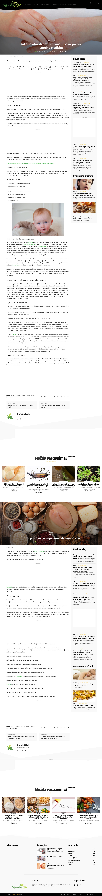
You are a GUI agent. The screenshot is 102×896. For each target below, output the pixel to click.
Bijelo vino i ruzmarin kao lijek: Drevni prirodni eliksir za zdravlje (63, 485)
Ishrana (75, 75)
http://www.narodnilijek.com (23, 416)
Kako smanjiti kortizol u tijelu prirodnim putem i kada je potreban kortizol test (82, 162)
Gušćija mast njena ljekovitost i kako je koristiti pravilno (13, 485)
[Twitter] (95, 3)
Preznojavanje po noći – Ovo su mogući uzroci (53, 406)
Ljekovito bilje (47, 38)
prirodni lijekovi (30, 395)
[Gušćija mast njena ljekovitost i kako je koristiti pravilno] (13, 474)
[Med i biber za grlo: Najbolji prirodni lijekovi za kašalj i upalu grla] (38, 474)
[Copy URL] (68, 396)
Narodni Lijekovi (54, 38)
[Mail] (22, 418)
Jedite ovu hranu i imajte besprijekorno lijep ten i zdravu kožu (55, 865)
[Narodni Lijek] (36, 52)
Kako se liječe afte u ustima (54, 856)
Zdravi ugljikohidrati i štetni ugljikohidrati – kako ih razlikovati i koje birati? (82, 78)
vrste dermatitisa (17, 397)
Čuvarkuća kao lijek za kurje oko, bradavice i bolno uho (89, 485)
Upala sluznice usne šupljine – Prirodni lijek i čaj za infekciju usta (83, 195)
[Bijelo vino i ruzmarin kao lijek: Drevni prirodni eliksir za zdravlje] (63, 474)
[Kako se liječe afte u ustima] (41, 858)
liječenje (24, 395)
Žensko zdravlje (77, 103)
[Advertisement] (38, 84)
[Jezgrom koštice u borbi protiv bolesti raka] (84, 207)
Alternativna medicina (79, 215)
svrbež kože (9, 397)
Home (7, 57)
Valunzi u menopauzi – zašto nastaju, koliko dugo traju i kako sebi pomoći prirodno (83, 107)
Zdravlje (75, 91)
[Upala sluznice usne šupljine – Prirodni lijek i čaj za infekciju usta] (84, 184)
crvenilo (13, 395)
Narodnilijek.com (16, 894)
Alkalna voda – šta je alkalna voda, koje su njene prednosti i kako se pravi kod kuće (84, 147)
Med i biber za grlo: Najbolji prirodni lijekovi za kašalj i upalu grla (38, 485)
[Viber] (64, 396)
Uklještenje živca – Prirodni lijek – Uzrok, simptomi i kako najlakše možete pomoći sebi (55, 850)
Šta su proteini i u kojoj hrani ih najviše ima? (20, 406)
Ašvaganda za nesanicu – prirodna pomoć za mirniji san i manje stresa (84, 66)
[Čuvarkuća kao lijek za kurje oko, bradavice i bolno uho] (88, 474)
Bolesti (75, 191)
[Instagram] (92, 3)
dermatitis (18, 395)
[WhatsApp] (61, 396)
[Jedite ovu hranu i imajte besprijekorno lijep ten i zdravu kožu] (41, 866)
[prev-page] (48, 496)
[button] (98, 3)
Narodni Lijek (42, 51)
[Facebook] (90, 3)
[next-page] (52, 496)
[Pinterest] (57, 396)
